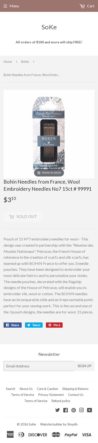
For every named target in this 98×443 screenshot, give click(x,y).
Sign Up (84, 366)
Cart (90, 6)
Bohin (25, 61)
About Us (26, 389)
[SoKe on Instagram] (81, 410)
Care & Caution (47, 389)
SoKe (49, 27)
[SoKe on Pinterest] (73, 410)
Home (8, 61)
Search (10, 389)
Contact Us (75, 395)
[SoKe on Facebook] (65, 410)
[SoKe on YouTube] (89, 410)
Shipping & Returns (75, 389)
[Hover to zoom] (49, 133)
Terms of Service (22, 395)
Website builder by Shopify (59, 424)
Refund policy (61, 401)
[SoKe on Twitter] (57, 410)
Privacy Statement (51, 395)
